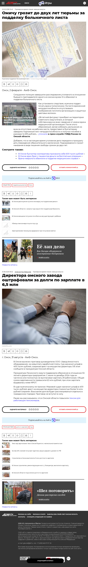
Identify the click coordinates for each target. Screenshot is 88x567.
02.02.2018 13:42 (7, 9)
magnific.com (7, 346)
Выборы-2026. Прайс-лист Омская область (62, 514)
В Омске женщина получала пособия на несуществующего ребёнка (36, 216)
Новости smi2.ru (9, 265)
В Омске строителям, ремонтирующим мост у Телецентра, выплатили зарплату (40, 465)
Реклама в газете (39, 514)
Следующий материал (45, 561)
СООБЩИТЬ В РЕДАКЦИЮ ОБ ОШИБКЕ (39, 517)
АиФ (45, 79)
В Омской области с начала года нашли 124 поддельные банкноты (36, 209)
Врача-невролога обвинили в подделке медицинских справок (48, 158)
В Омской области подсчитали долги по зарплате (30, 473)
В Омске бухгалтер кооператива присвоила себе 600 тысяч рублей (50, 154)
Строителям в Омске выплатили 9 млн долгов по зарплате (33, 458)
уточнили (43, 134)
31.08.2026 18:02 (7, 272)
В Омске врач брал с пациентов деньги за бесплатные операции (49, 156)
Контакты (21, 517)
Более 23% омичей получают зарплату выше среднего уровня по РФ (36, 451)
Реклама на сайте (24, 514)
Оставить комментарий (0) (68, 167)
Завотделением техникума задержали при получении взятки (34, 231)
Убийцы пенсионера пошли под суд (25, 223)
